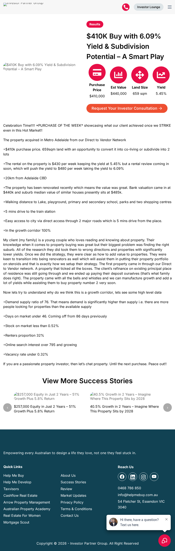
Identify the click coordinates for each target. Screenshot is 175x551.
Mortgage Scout (16, 522)
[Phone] (126, 7)
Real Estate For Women (22, 515)
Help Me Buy (13, 475)
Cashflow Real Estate (20, 495)
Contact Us (70, 515)
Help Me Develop (17, 482)
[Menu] (170, 7)
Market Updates (73, 495)
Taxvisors (11, 489)
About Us (68, 475)
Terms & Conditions (76, 509)
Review (66, 489)
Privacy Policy (72, 502)
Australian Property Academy (26, 509)
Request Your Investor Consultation (124, 108)
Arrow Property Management (26, 502)
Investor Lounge (148, 7)
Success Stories (73, 482)
